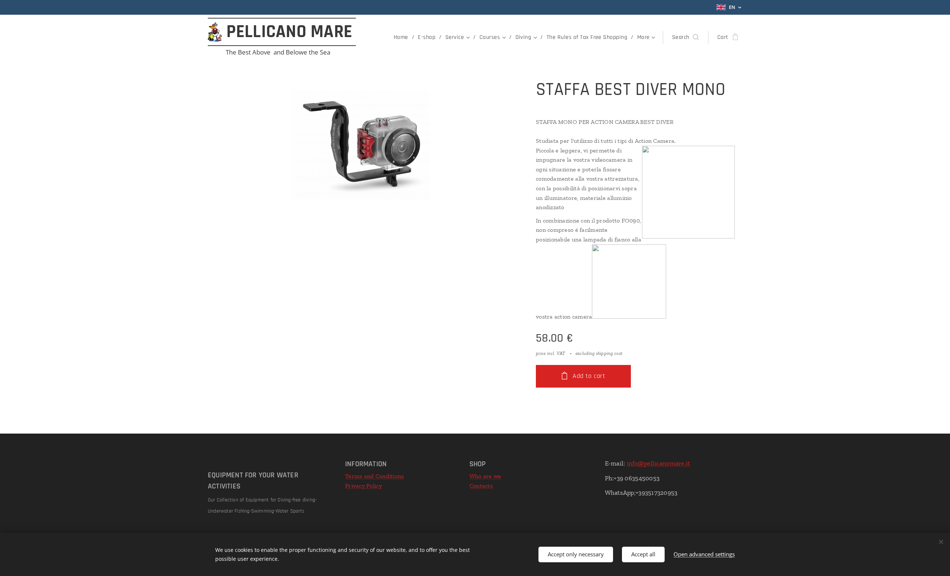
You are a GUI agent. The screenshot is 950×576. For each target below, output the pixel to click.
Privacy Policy (363, 485)
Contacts (481, 485)
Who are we (485, 476)
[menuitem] (403, 37)
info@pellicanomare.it (658, 463)
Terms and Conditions (374, 476)
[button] (685, 37)
